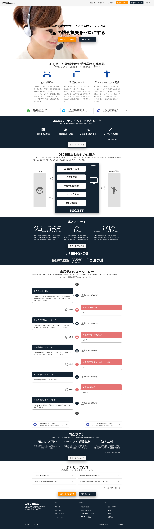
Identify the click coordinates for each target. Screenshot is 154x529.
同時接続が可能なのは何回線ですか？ (54, 481)
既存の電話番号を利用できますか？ (99, 476)
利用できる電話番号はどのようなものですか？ (99, 481)
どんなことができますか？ (54, 476)
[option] (41, 111)
